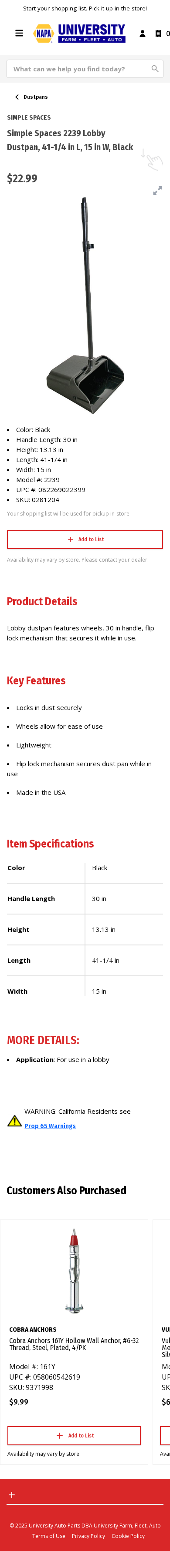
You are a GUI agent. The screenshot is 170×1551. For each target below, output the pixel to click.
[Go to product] (74, 1270)
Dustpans (36, 97)
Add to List (91, 539)
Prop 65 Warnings (50, 1126)
